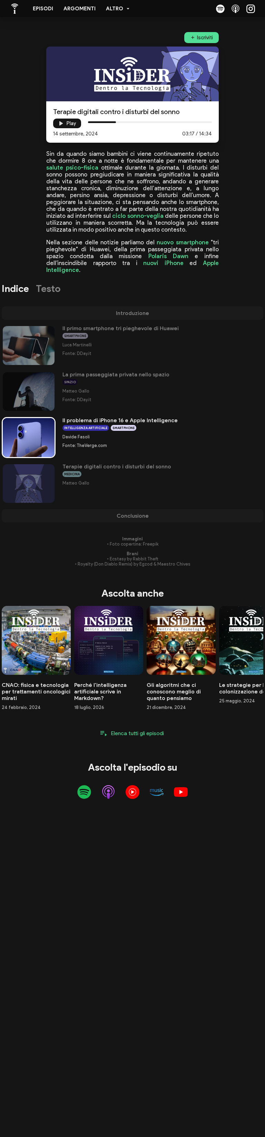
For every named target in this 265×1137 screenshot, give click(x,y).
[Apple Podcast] (235, 8)
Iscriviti (205, 37)
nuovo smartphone (182, 242)
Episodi (43, 9)
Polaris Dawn (168, 256)
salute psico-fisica (72, 167)
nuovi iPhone (163, 263)
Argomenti (79, 9)
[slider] (116, 122)
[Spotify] (220, 8)
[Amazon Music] (156, 792)
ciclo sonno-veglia (137, 215)
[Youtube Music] (132, 792)
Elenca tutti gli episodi (137, 733)
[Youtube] (180, 792)
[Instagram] (250, 8)
